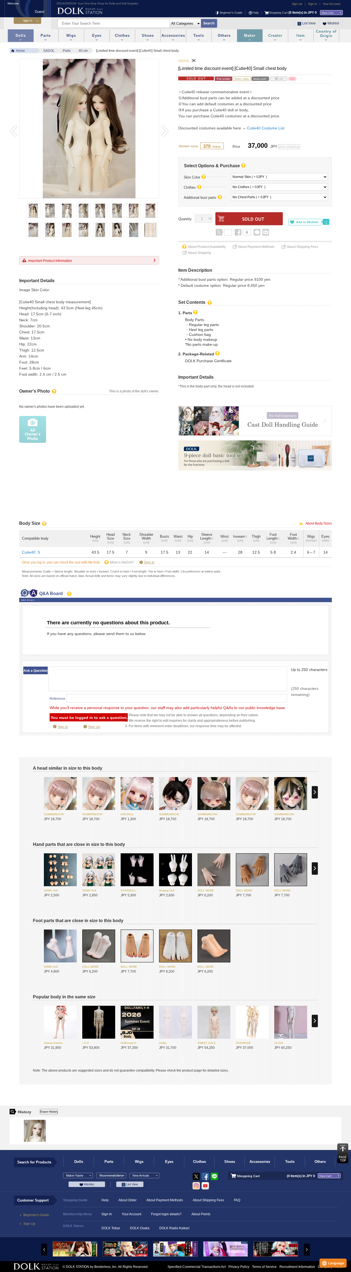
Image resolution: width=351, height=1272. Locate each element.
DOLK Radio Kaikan (174, 1228)
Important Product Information (50, 261)
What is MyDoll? (122, 562)
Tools (198, 35)
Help (256, 12)
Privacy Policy (238, 1267)
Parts (46, 35)
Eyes (96, 35)
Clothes (122, 35)
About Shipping (199, 253)
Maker (250, 35)
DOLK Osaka (139, 1228)
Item (300, 35)
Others (224, 35)
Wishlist (333, 23)
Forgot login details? (166, 1214)
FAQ (237, 1200)
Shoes (148, 35)
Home (20, 51)
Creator (275, 35)
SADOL (49, 51)
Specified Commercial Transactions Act (197, 1267)
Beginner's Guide (231, 12)
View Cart (327, 12)
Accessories (173, 35)
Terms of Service (264, 1267)
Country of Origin (326, 33)
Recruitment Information (297, 1267)
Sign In (312, 3)
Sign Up (297, 3)
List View (309, 23)
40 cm (83, 51)
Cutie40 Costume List (265, 128)
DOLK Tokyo (110, 1228)
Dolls (21, 35)
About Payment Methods (256, 247)
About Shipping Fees (302, 247)
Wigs (71, 35)
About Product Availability (207, 247)
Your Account (331, 3)
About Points (200, 1214)
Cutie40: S (31, 552)
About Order (127, 1200)
